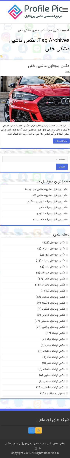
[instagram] (31, 430)
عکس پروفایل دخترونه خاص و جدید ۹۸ (46, 189)
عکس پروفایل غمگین (53, 309)
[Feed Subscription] (1, 56)
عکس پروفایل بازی (55, 254)
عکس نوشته (58, 333)
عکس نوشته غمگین (54, 375)
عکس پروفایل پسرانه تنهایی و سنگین (47, 201)
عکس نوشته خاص (55, 345)
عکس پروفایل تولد (55, 266)
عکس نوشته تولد (55, 339)
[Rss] (38, 430)
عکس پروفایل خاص (54, 279)
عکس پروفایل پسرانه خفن (53, 207)
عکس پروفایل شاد (55, 291)
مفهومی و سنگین (55, 393)
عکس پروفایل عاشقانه (53, 303)
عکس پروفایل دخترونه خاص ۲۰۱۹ (50, 195)
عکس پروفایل (57, 242)
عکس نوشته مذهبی (54, 381)
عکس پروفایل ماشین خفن (49, 66)
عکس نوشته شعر (56, 363)
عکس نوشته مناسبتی (53, 387)
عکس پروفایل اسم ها (53, 248)
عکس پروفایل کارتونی (53, 315)
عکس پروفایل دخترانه (53, 285)
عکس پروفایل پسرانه (53, 260)
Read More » (61, 141)
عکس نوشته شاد (56, 357)
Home (62, 30)
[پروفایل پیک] (35, 11)
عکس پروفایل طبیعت (53, 297)
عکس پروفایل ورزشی (53, 327)
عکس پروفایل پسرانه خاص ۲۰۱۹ (50, 219)
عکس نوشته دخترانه (54, 351)
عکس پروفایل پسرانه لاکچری (52, 213)
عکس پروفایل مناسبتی (53, 321)
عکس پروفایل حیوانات (53, 273)
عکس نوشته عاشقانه (54, 369)
